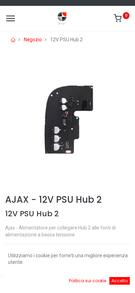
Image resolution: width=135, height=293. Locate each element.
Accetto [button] (119, 281)
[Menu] (11, 18)
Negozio (33, 39)
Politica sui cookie (87, 281)
